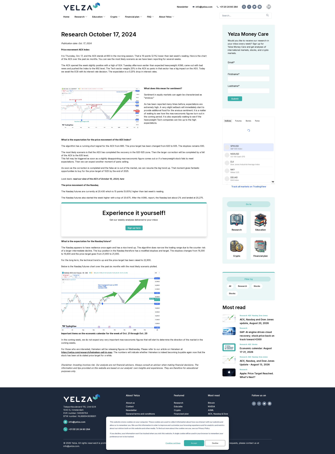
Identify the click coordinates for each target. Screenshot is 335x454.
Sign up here (134, 228)
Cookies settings (173, 443)
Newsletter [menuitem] (131, 410)
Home (66, 16)
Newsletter (182, 6)
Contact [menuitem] (130, 406)
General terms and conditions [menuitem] (140, 414)
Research (80, 16)
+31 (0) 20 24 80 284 (79, 429)
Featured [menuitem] (179, 395)
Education (97, 16)
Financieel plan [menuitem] (181, 414)
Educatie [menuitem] (178, 406)
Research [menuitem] (178, 403)
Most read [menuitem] (214, 395)
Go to (248, 204)
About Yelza (165, 16)
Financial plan (132, 16)
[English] (269, 7)
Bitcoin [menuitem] (211, 403)
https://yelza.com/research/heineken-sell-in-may (86, 352)
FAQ (149, 16)
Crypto (113, 16)
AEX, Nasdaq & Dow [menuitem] (218, 414)
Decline (215, 443)
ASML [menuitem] (211, 410)
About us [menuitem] (130, 403)
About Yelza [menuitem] (133, 395)
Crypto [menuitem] (177, 410)
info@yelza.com (77, 422)
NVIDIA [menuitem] (211, 406)
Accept (194, 443)
